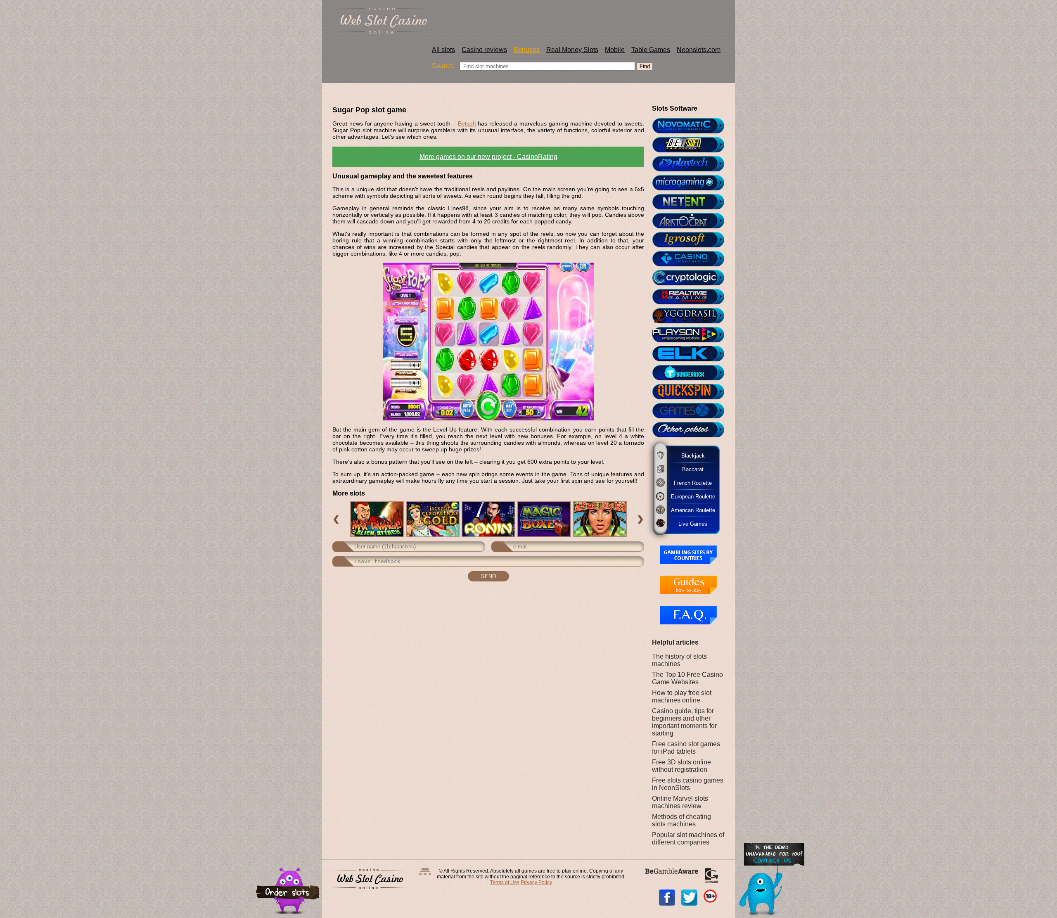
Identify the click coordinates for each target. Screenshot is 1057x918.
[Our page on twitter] (689, 898)
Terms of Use (504, 882)
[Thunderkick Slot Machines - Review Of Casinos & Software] (692, 373)
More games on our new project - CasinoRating (488, 156)
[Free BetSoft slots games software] (692, 145)
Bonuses (527, 49)
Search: (443, 65)
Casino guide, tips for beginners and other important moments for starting (684, 722)
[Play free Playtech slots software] (692, 164)
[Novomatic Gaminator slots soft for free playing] (692, 126)
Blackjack (690, 455)
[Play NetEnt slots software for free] (692, 202)
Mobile (615, 49)
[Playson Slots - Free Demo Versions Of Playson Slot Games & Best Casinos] (692, 335)
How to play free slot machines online (681, 696)
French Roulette (690, 482)
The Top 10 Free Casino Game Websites (687, 678)
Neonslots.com (698, 49)
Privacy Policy (536, 882)
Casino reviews (484, 49)
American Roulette (692, 509)
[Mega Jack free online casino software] (692, 259)
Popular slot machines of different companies (688, 838)
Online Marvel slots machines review (680, 802)
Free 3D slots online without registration (681, 766)
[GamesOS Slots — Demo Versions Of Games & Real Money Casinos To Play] (692, 411)
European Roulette (692, 496)
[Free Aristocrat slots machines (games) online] (692, 221)
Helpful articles (675, 642)
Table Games (650, 49)
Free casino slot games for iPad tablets (686, 747)
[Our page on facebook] (667, 898)
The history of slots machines (679, 660)
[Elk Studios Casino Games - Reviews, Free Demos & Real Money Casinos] (692, 354)
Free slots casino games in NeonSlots (687, 784)
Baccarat (689, 469)
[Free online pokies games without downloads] (692, 430)
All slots (443, 49)
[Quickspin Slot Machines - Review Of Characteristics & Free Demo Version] (692, 392)
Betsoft (467, 123)
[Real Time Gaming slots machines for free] (692, 297)
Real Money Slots (572, 49)
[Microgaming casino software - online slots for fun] (692, 183)
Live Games (688, 523)
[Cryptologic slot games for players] (692, 278)
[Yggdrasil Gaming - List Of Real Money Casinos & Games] (692, 316)
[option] (377, 519)
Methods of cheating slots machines (681, 820)
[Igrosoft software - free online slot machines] (692, 240)
